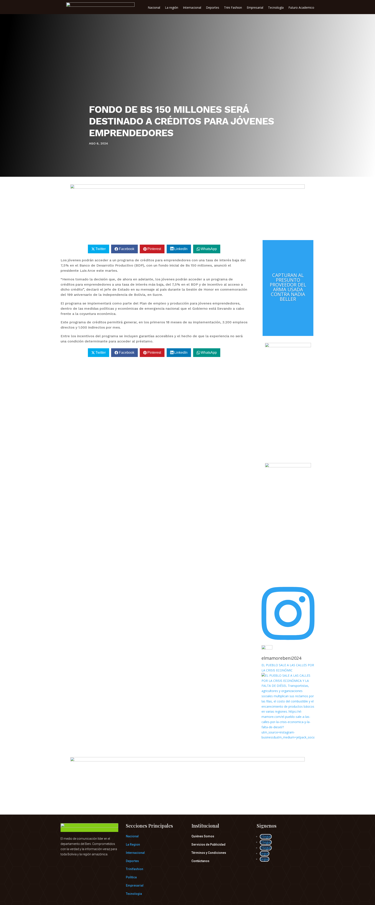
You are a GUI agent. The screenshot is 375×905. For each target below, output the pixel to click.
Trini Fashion (233, 8)
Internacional (192, 8)
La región (171, 8)
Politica (131, 877)
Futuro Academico (301, 8)
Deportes (212, 8)
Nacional (154, 8)
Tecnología (276, 8)
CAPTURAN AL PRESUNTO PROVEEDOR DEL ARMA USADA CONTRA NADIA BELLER (288, 287)
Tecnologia (134, 893)
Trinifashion (134, 869)
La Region (133, 844)
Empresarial (255, 8)
